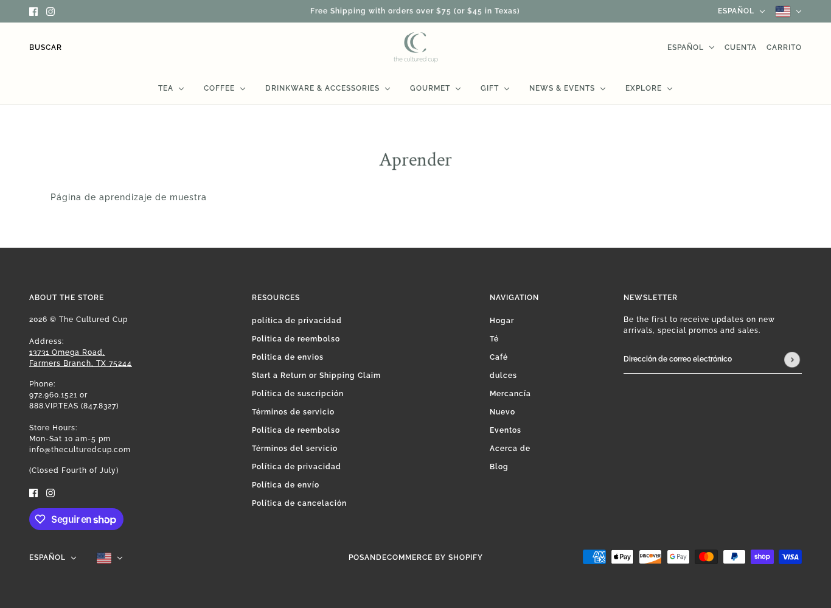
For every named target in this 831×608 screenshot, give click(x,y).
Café (499, 357)
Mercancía (510, 394)
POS (356, 557)
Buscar (45, 47)
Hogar (502, 320)
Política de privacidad (296, 467)
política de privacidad (297, 320)
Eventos (505, 430)
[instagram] (50, 11)
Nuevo (502, 412)
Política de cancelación (299, 503)
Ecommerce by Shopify (432, 557)
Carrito (784, 47)
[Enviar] (792, 360)
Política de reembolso (296, 430)
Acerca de (510, 448)
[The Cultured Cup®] (416, 47)
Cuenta (741, 47)
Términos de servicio (293, 412)
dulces (503, 375)
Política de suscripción (298, 394)
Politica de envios (288, 357)
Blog (499, 467)
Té (494, 339)
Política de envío (285, 485)
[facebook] (33, 11)
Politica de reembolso (296, 339)
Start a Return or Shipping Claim (316, 375)
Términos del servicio (295, 448)
